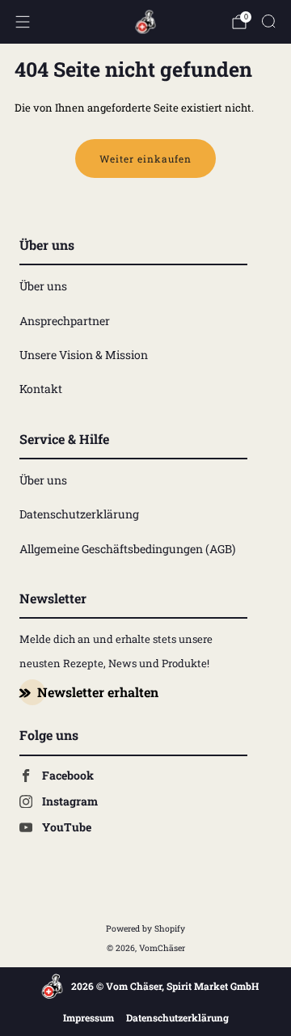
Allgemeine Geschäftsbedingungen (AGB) (127, 548)
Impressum (88, 1017)
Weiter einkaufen (145, 158)
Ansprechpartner (64, 320)
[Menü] (23, 22)
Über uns (43, 286)
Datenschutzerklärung (79, 514)
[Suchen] (268, 21)
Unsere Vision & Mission (83, 354)
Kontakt (40, 388)
